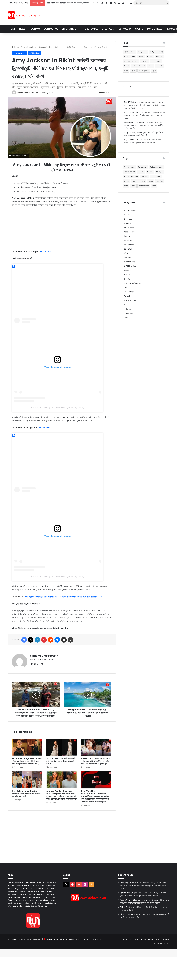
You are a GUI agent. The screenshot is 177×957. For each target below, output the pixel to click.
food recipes (129, 232)
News (22, 29)
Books (127, 215)
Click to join (45, 251)
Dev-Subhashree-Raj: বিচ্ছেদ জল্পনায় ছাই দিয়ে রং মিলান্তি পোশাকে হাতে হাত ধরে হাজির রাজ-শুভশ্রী (26, 794)
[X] (30, 640)
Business (128, 219)
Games (129, 313)
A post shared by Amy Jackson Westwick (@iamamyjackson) (57, 407)
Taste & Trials (154, 29)
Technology (124, 29)
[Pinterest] (44, 640)
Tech (126, 287)
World (126, 305)
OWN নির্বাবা (35, 29)
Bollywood (142, 52)
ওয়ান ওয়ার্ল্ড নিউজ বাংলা (139, 66)
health (127, 236)
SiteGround (97, 939)
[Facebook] (24, 640)
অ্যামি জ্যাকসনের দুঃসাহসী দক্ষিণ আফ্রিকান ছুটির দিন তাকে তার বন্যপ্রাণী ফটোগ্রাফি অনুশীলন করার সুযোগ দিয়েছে (63, 596)
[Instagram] (41, 664)
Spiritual (127, 275)
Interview (128, 240)
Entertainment (70, 29)
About (143, 939)
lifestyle (159, 56)
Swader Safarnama (132, 283)
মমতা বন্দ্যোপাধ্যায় (144, 71)
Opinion (127, 257)
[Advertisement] (113, 15)
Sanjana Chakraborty (25, 93)
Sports (139, 29)
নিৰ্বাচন (126, 317)
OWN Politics (51, 29)
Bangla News (129, 52)
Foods (141, 56)
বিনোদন (126, 71)
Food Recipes (91, 29)
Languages (129, 245)
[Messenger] (57, 640)
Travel (126, 66)
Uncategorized (130, 300)
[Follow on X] (35, 93)
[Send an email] (37, 93)
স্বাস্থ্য (154, 71)
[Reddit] (50, 640)
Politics (144, 61)
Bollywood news (156, 52)
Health (149, 56)
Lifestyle (107, 29)
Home (12, 29)
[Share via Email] (64, 640)
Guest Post (134, 939)
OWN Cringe (34, 53)
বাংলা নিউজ (160, 66)
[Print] (70, 640)
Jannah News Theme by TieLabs (60, 939)
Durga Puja (129, 223)
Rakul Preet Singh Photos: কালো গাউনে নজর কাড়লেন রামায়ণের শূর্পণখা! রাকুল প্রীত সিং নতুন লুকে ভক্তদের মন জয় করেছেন (27, 761)
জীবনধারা (150, 66)
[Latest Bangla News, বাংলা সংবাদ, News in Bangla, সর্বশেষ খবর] (25, 15)
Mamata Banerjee (131, 61)
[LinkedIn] (37, 640)
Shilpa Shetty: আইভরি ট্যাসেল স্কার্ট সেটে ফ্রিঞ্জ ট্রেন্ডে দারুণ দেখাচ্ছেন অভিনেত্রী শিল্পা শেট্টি (60, 761)
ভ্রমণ (133, 71)
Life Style (128, 249)
